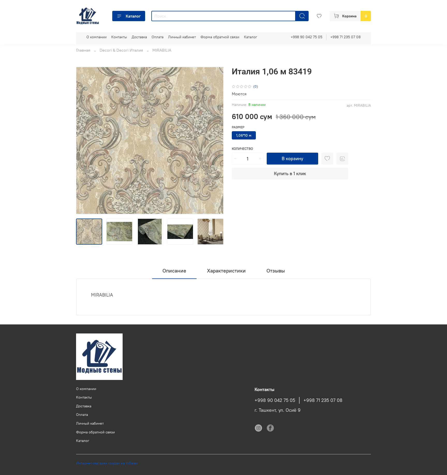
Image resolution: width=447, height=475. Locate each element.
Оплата (157, 37)
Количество (242, 149)
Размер (238, 127)
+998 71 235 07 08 (345, 37)
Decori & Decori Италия (121, 50)
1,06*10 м (243, 135)
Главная (83, 50)
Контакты (119, 37)
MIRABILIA (161, 50)
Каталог (133, 16)
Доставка (139, 37)
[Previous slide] (84, 140)
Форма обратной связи (219, 37)
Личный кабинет (182, 37)
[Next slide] (215, 140)
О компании (96, 37)
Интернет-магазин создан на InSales (107, 463)
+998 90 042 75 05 (306, 37)
